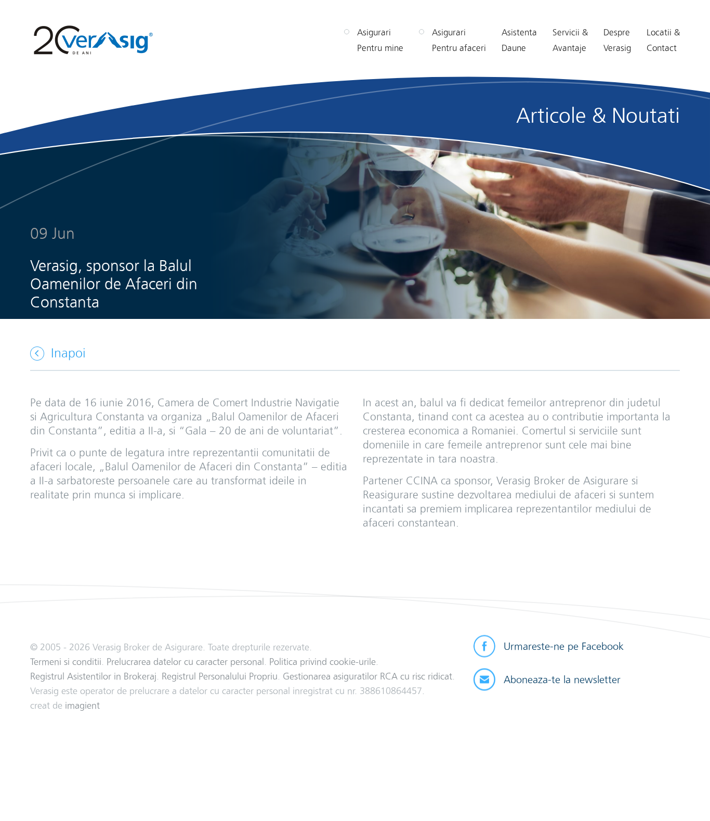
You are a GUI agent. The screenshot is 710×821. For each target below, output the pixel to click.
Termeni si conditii (65, 661)
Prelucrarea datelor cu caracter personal (185, 661)
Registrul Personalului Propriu (220, 676)
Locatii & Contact (663, 40)
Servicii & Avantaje (570, 40)
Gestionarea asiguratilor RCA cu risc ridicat (367, 676)
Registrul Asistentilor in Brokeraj (93, 676)
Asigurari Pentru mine (380, 40)
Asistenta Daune (519, 40)
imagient (82, 705)
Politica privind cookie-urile (322, 661)
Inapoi (68, 353)
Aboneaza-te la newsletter (562, 679)
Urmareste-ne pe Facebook (564, 646)
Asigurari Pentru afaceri (459, 40)
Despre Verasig (617, 40)
